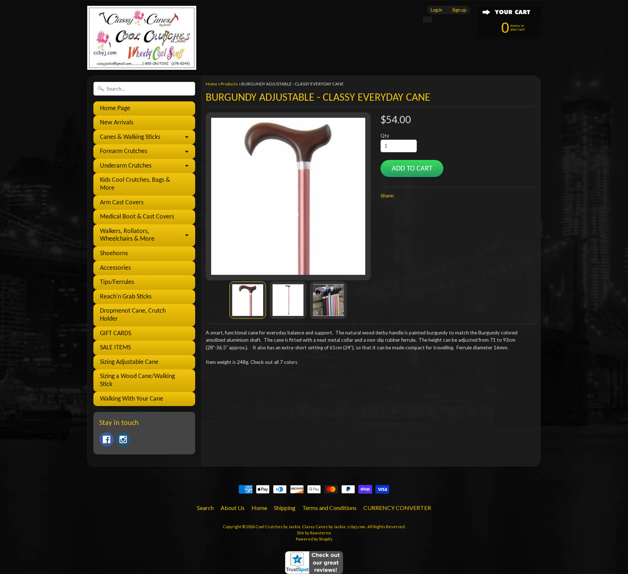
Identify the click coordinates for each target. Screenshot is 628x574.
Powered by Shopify (314, 539)
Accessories (115, 268)
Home (211, 83)
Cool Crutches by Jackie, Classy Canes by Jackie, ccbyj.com (310, 526)
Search (205, 507)
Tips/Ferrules (117, 282)
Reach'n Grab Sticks (126, 296)
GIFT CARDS (115, 333)
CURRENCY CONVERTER (397, 507)
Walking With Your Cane (131, 399)
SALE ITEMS (115, 347)
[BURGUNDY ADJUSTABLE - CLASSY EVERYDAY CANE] (247, 300)
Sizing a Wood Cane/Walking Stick (137, 380)
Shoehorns (114, 253)
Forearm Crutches (123, 151)
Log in (436, 10)
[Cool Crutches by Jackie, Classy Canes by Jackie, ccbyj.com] (141, 59)
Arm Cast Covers (122, 202)
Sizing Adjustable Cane (129, 362)
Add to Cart (412, 168)
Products (229, 83)
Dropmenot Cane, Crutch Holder (133, 315)
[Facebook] (106, 439)
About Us (233, 507)
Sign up (459, 10)
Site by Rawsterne (314, 532)
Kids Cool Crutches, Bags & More (135, 184)
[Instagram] (123, 439)
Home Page (115, 108)
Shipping (284, 507)
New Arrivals (116, 122)
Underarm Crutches (126, 165)
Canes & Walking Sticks (130, 137)
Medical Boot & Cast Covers (137, 216)
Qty (385, 136)
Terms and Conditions (329, 507)
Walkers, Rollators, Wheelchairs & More (127, 235)
